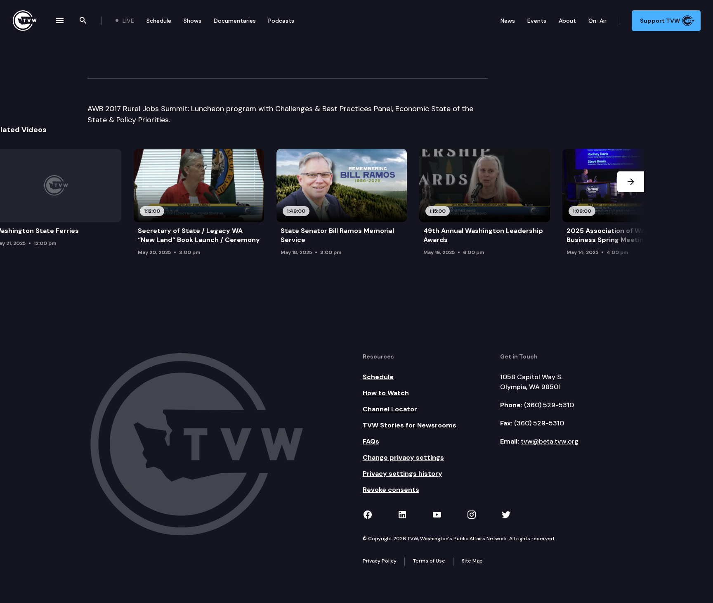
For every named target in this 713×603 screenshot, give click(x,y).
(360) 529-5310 (549, 405)
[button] (630, 204)
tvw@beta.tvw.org (549, 441)
